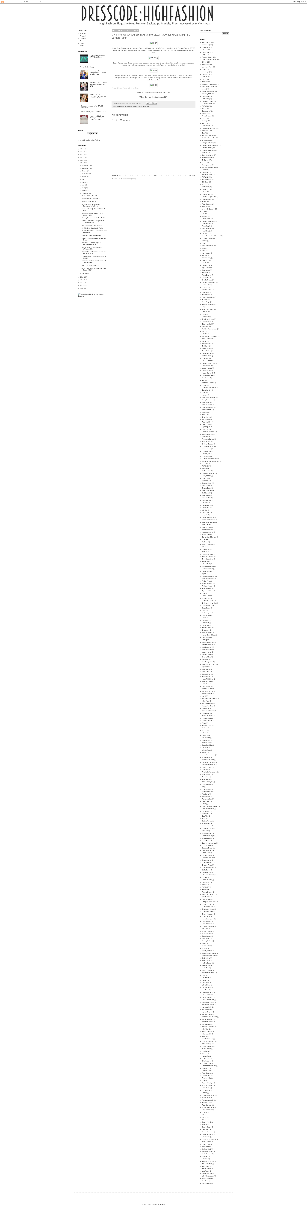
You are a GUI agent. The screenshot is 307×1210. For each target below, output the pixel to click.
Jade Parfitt (205, 938)
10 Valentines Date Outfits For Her (93, 228)
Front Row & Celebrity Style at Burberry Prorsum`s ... (91, 243)
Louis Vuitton (206, 370)
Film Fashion (206, 366)
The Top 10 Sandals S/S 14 (90, 196)
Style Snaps (206, 302)
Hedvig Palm (206, 921)
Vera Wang (205, 1171)
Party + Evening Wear (209, 60)
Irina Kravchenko (207, 645)
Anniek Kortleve (207, 583)
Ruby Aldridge (206, 422)
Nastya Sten (206, 708)
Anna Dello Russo (208, 309)
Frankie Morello (207, 892)
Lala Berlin (205, 978)
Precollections (206, 116)
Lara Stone (205, 982)
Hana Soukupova (207, 919)
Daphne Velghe (207, 855)
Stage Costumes (207, 375)
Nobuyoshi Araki (207, 718)
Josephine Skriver (208, 490)
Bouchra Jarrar (207, 823)
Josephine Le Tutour (208, 664)
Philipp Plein (206, 1075)
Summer (205, 1156)
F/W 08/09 (205, 623)
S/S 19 (204, 730)
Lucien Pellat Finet (208, 517)
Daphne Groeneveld (208, 282)
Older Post (191, 175)
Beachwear (206, 814)
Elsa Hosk (205, 877)
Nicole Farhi (206, 534)
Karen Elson (206, 495)
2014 (82, 163)
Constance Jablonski (209, 446)
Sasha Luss (206, 735)
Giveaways (205, 630)
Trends (204, 81)
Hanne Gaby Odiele (208, 635)
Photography (206, 224)
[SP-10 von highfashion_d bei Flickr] (153, 70)
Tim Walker (205, 1166)
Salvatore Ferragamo (209, 84)
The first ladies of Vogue (87, 67)
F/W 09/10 (205, 468)
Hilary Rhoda (206, 476)
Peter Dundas (206, 1073)
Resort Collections (208, 297)
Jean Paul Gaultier (208, 86)
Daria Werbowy (207, 451)
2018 (82, 151)
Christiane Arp (206, 321)
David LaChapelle (208, 858)
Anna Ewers (206, 777)
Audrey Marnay (207, 792)
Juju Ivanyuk (206, 667)
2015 (82, 160)
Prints (204, 723)
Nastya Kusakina (207, 706)
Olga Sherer (206, 417)
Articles (204, 385)
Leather (204, 334)
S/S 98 (204, 733)
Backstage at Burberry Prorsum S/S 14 (94, 235)
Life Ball (204, 510)
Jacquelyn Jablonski (208, 397)
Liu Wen (204, 233)
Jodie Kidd (205, 659)
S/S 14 (135, 106)
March (84, 191)
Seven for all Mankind (209, 1139)
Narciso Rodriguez (208, 1041)
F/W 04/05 (205, 884)
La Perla (205, 503)
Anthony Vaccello (207, 586)
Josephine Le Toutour (209, 953)
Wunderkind (206, 750)
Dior (203, 243)
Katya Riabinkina (207, 679)
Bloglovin (83, 33)
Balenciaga (206, 801)
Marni (204, 696)
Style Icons (205, 429)
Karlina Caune (207, 963)
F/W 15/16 (205, 106)
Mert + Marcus (206, 525)
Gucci (204, 248)
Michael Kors (206, 527)
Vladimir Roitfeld (207, 569)
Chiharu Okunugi (207, 356)
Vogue (204, 307)
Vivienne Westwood (143, 106)
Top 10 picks (206, 42)
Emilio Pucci (206, 219)
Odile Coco (205, 1058)
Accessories (206, 140)
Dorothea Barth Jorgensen (210, 461)
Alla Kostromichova (208, 765)
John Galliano (206, 228)
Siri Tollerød (206, 738)
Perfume (205, 542)
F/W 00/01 (205, 620)
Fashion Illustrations (208, 221)
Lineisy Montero (207, 992)
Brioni (204, 593)
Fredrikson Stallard (208, 894)
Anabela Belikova (208, 579)
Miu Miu (204, 255)
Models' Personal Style (209, 167)
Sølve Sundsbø (207, 745)
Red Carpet (206, 126)
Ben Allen (205, 816)
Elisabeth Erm (206, 872)
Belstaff (204, 314)
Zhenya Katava (207, 1183)
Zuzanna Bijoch (207, 571)
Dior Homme (206, 194)
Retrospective (206, 165)
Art (203, 787)
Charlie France (207, 280)
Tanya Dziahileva (207, 556)
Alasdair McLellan (208, 760)
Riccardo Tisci (206, 725)
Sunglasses (206, 270)
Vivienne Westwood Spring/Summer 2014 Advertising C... (93, 221)
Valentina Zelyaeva (208, 432)
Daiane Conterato (208, 850)
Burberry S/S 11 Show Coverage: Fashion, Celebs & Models (97, 117)
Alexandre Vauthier (208, 576)
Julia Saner (206, 671)
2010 (82, 285)
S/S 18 (204, 184)
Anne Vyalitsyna (207, 782)
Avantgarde (206, 796)
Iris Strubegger (207, 647)
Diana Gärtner (206, 860)
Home (154, 175)
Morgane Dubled (207, 703)
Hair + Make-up (207, 157)
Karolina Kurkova (207, 407)
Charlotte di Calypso (208, 836)
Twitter (82, 46)
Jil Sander (205, 160)
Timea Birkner (206, 1169)
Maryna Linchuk (207, 1022)
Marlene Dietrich (207, 1014)
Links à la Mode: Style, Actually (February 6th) (92, 248)
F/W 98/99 (205, 889)
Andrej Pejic (206, 581)
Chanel (204, 241)
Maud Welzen (206, 1024)
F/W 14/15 (205, 96)
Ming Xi (204, 414)
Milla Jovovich (206, 1034)
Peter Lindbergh (207, 544)
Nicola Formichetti (208, 1046)
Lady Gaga (205, 684)
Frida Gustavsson (207, 245)
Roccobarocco (207, 1105)
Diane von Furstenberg (209, 458)
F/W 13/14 (205, 64)
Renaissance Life (207, 1100)
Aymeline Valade (207, 591)
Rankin (204, 1093)
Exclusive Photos (207, 101)
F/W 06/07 (205, 887)
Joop (203, 250)
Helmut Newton (207, 924)
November (85, 168)
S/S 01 (204, 1115)
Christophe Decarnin (209, 603)
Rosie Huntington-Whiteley (211, 236)
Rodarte (204, 728)
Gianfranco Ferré (207, 911)
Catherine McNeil (207, 601)
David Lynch (206, 454)
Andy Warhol (206, 774)
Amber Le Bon (206, 767)
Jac (203, 331)
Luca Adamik (206, 995)
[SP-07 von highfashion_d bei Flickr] (153, 43)
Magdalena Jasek (208, 1005)
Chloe (204, 211)
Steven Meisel (206, 343)
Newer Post (116, 175)
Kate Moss (205, 231)
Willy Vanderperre (208, 1176)
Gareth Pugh (206, 897)
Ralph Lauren (206, 204)
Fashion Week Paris (208, 363)
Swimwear (205, 1159)
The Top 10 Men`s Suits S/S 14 (92, 225)
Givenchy (205, 287)
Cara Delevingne (207, 155)
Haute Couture (207, 148)
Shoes (204, 69)
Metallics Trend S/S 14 (89, 201)
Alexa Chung (206, 348)
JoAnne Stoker (207, 483)
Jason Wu (205, 481)
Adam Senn (206, 437)
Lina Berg (205, 990)
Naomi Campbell (207, 373)
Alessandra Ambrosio (209, 762)
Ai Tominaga (206, 757)
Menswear (205, 45)
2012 (82, 280)
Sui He (204, 263)
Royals (204, 1112)
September (85, 174)
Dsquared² (205, 358)
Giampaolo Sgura (208, 909)
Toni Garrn (205, 346)
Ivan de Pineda (207, 933)
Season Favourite (208, 150)
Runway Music (207, 299)
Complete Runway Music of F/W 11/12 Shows (98, 56)
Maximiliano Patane (208, 522)
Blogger (162, 1204)
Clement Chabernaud (209, 388)
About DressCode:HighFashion (90, 140)
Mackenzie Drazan (208, 1002)
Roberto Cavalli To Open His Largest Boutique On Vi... (93, 252)
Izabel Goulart (206, 652)
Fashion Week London (209, 329)
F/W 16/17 (205, 130)
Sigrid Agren (206, 427)
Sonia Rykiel (206, 740)
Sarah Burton (206, 1129)
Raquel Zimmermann (209, 1095)
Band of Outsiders (208, 809)
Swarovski (205, 99)
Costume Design (207, 848)
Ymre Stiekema (207, 1178)
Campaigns (120, 106)
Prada (204, 170)
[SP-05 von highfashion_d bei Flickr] (153, 85)
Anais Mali (205, 769)
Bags (203, 55)
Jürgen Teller (128, 106)
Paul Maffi (205, 1068)
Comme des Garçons (209, 843)
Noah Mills (205, 1056)
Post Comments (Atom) (128, 179)
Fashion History (207, 285)
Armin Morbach (207, 588)
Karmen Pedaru (207, 405)
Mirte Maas (205, 701)
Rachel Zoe (206, 1088)
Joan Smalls (206, 485)
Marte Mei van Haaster (209, 1017)
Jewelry (204, 121)
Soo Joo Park (206, 743)
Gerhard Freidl (207, 904)
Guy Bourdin (206, 916)
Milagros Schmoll (207, 530)
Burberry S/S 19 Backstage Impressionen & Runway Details (98, 96)
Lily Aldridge (206, 985)
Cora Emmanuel (207, 845)
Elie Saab (205, 182)
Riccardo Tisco (207, 1102)
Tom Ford (205, 273)
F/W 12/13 (205, 52)
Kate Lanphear (207, 965)
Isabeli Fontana (207, 931)
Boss (203, 818)
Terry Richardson (207, 559)
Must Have (205, 206)
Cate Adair (205, 831)
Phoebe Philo (206, 1078)
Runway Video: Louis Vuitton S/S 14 (93, 218)
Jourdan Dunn (206, 290)
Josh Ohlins (206, 958)
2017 (82, 154)
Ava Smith (205, 794)
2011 (82, 282)
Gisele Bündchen (207, 914)
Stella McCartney (207, 1151)
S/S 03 (204, 1117)
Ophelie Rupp (206, 1063)
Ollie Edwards (206, 1061)
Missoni (204, 1036)
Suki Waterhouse (207, 554)
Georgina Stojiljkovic (208, 902)
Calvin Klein (206, 596)
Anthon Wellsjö (207, 784)
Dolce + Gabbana (208, 867)
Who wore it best (207, 434)
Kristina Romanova (208, 973)
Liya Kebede (206, 412)
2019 (82, 149)
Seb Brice (205, 260)
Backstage (205, 72)
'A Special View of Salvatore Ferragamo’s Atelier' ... (91, 205)
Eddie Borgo (206, 870)
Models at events (207, 135)
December (85, 165)
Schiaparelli (206, 1137)
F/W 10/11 (205, 326)
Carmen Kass (206, 598)
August (84, 176)
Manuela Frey (206, 1009)
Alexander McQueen (208, 128)
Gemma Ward (206, 899)
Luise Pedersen (207, 997)
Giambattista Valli (207, 907)
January (84, 273)
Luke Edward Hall (208, 1000)
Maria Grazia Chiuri (208, 691)
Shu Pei (204, 552)
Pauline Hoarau (207, 1071)
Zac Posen (205, 1181)
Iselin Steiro (206, 478)
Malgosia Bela (206, 1007)
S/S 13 (204, 62)
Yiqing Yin (205, 752)
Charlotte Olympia (208, 319)
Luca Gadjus (206, 686)
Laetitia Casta (206, 505)
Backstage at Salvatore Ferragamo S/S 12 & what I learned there (98, 72)
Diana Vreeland (207, 862)
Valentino (205, 747)
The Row (205, 561)
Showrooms (206, 549)
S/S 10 (204, 547)
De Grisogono (206, 613)
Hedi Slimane (206, 637)
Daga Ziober (206, 608)
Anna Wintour (206, 351)
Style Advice (206, 268)
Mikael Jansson (207, 1031)
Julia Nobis (205, 402)
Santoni (204, 1124)
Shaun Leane (206, 1144)
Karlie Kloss (206, 292)
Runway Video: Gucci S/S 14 (91, 199)
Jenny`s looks (206, 654)
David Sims (206, 456)
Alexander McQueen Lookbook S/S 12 (93, 112)
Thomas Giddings (208, 1161)
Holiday (204, 77)
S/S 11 (204, 192)
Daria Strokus (206, 449)
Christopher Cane (208, 605)
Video (204, 89)
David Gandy (206, 390)
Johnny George (207, 951)
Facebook (83, 36)
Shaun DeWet (206, 1142)
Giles (203, 392)
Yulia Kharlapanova (208, 755)
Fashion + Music (207, 265)
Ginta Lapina (206, 471)
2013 (82, 277)
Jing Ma (204, 948)
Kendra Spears (207, 681)
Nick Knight (206, 713)
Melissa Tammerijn (208, 1027)
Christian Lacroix (207, 444)
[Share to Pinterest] (156, 103)
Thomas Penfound (208, 304)
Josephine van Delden (209, 956)
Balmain (204, 312)
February (85, 193)
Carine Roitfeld (207, 353)
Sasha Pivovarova (208, 1132)
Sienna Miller (206, 1146)
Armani (204, 153)
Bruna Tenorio (206, 826)
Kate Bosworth (207, 410)
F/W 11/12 (205, 74)
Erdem (204, 618)
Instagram (83, 38)
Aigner (204, 574)
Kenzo (204, 201)
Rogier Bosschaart (208, 1107)
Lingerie (204, 515)
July (83, 179)
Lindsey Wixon (207, 368)
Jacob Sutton (206, 936)
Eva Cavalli (206, 882)
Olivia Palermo (207, 720)
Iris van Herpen (207, 650)
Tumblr (82, 43)
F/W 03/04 (205, 466)
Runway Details (207, 104)
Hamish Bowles (207, 632)
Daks (203, 610)
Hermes (204, 395)
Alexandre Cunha (208, 439)
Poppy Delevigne (207, 1083)
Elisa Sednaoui (207, 361)
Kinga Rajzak (206, 500)
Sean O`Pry (206, 424)
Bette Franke (206, 441)
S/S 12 (204, 50)
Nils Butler (205, 1051)
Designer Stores (207, 143)
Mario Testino (206, 179)
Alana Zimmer (206, 275)
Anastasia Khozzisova (209, 772)
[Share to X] (151, 103)
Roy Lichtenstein (207, 1110)
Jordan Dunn (206, 488)
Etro (203, 133)
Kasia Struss (206, 294)
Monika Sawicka (207, 1039)
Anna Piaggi (206, 779)
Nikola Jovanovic (207, 716)
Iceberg (204, 640)
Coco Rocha (206, 840)
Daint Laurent (206, 853)
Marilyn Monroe (207, 1012)
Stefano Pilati (206, 1149)
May (83, 185)
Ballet (204, 804)
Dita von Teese (207, 865)
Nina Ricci (205, 1053)
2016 (82, 157)
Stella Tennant (206, 1154)
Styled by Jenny (207, 175)
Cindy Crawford (207, 838)
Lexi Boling (205, 507)
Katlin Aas (205, 968)
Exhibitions (205, 172)
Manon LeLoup (207, 689)
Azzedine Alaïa (207, 799)
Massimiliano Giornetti (209, 698)
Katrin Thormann (207, 970)
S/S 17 (204, 162)
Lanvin (204, 980)
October (84, 171)
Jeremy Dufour (207, 941)
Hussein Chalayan (208, 926)
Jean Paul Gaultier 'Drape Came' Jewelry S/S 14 (92, 214)
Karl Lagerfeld (206, 199)
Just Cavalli (206, 493)
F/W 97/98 (205, 625)
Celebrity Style (207, 94)
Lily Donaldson (207, 987)
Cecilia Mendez (207, 833)
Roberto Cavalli (207, 57)
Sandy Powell (206, 1122)
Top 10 (204, 123)
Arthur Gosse (206, 789)
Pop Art (204, 1080)
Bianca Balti (206, 317)
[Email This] (147, 103)
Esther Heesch (207, 880)
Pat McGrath (206, 419)
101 (203, 380)
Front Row (205, 226)
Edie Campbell (207, 324)
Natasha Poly (206, 258)
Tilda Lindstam (207, 1164)
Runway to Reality (208, 238)
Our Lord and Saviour (209, 537)
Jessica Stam (206, 657)
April (83, 188)
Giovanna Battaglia (208, 473)
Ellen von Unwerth (208, 875)
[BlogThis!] (149, 103)
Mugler (204, 341)
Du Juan (205, 463)
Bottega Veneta (207, 821)
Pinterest (83, 41)
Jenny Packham (207, 400)
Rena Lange (206, 1097)
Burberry (205, 47)
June (83, 182)
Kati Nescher (206, 498)
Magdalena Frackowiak (209, 336)
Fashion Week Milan (208, 138)
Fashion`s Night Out (208, 197)
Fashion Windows (208, 627)
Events (204, 113)
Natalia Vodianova (208, 711)
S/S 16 (204, 108)
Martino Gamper (207, 1019)
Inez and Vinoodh (208, 642)
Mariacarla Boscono (208, 520)
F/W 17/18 (205, 187)
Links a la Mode (207, 67)
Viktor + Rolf (206, 564)
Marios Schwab (207, 694)
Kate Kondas (206, 676)
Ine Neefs (205, 929)
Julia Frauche (206, 669)
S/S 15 (204, 118)
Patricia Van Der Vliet (209, 1066)
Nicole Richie (206, 1049)
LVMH (204, 975)
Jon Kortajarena (207, 662)
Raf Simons (206, 1090)
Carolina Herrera (207, 828)
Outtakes (205, 539)
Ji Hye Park (206, 946)
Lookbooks (205, 189)
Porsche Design (207, 1085)
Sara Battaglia (206, 1127)
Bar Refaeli (205, 811)
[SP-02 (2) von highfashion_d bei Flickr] (154, 58)
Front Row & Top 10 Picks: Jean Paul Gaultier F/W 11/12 (98, 84)
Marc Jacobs (206, 253)
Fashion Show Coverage (210, 145)
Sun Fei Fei (206, 378)
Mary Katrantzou (207, 339)
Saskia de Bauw (207, 1134)
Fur (203, 214)
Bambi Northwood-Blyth (210, 806)
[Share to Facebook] (153, 103)
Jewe (204, 943)
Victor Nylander (207, 1173)
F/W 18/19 (205, 177)
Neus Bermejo (206, 1044)
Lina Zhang (206, 512)
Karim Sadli (206, 960)
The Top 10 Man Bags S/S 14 (91, 265)
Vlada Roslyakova (208, 566)
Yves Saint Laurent (208, 209)
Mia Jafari (205, 1029)
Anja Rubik (205, 277)
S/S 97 (204, 1120)
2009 (82, 288)
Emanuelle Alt (206, 615)
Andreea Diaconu (208, 383)
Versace (204, 216)
